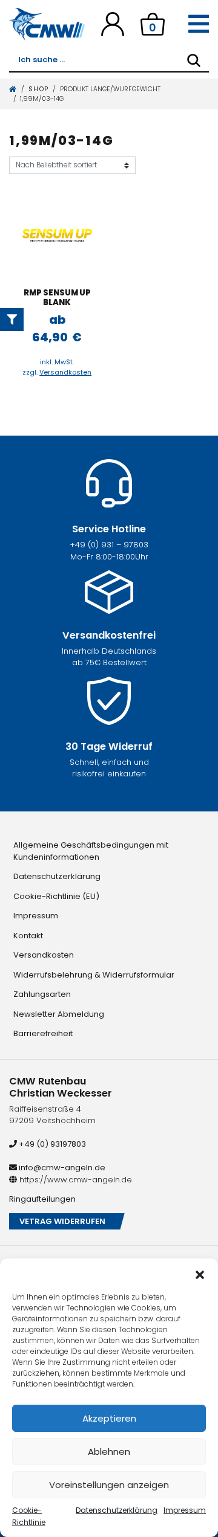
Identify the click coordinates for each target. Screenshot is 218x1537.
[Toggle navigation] (198, 24)
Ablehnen (109, 1451)
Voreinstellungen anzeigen (109, 1484)
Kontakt (28, 935)
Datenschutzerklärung (116, 1510)
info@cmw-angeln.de (61, 1167)
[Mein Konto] (113, 24)
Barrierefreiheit (43, 1033)
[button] (200, 1274)
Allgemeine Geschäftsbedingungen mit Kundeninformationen (90, 851)
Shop (38, 89)
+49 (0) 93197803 (51, 1144)
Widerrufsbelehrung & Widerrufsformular (93, 975)
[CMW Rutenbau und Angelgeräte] (47, 24)
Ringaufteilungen (42, 1199)
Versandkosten (65, 372)
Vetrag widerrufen (62, 1221)
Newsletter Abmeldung (58, 1014)
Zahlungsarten (42, 994)
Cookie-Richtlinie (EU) (56, 896)
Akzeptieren (109, 1418)
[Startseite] (13, 89)
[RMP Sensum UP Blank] (57, 235)
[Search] (194, 60)
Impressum (185, 1510)
